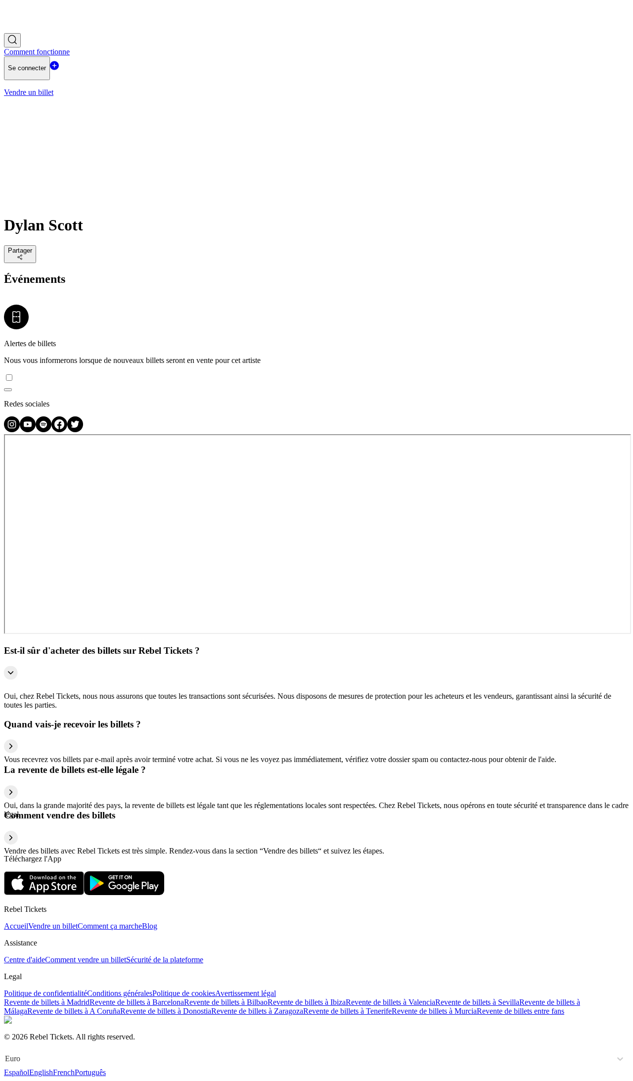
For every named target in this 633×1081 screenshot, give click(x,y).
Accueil (16, 926)
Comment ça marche (110, 926)
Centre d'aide (24, 959)
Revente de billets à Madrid (47, 1002)
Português (90, 1072)
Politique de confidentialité (45, 993)
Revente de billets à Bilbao (226, 1002)
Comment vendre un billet (85, 959)
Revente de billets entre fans (520, 1011)
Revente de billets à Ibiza (307, 1002)
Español (16, 1072)
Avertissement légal (245, 993)
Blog (149, 926)
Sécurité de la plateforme (164, 959)
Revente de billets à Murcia (434, 1011)
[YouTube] (28, 429)
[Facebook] (59, 429)
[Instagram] (12, 429)
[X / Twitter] (75, 429)
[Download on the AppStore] (44, 892)
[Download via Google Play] (124, 892)
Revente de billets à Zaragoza (257, 1011)
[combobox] (6, 1058)
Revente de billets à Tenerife (347, 1011)
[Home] (31, 28)
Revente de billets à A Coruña (73, 1011)
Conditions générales (119, 993)
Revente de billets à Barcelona (137, 1002)
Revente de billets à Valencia (390, 1002)
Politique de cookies (183, 993)
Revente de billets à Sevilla (477, 1002)
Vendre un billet (53, 926)
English (41, 1072)
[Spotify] (43, 429)
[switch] (8, 389)
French (64, 1072)
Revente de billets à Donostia (165, 1011)
